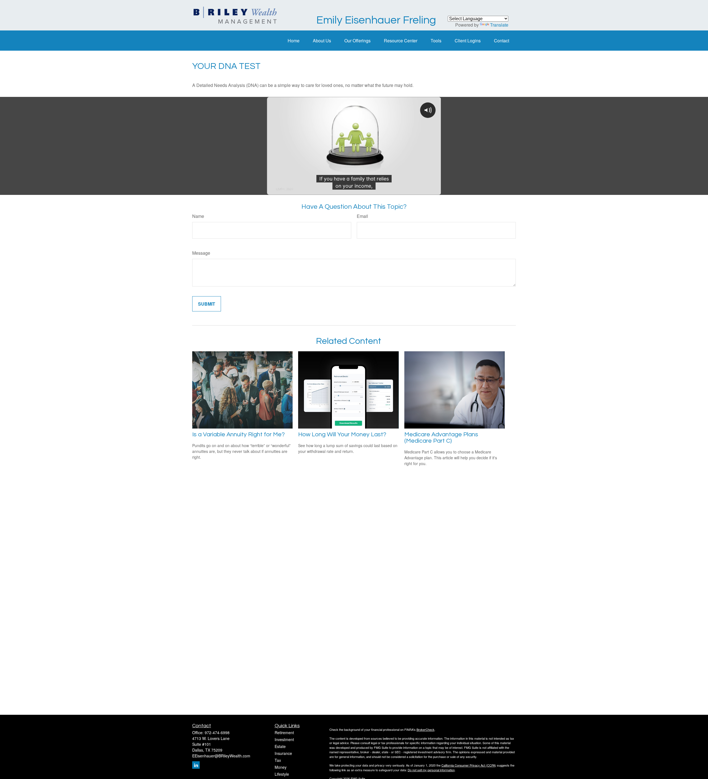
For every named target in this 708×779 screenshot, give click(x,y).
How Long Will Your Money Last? (342, 434)
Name (198, 216)
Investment (284, 739)
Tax (278, 760)
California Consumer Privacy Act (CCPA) (468, 765)
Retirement (284, 732)
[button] (293, 40)
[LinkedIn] (196, 765)
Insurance (283, 753)
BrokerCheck (425, 729)
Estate (280, 746)
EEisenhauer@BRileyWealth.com (221, 756)
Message (201, 253)
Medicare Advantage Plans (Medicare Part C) (441, 437)
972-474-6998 (217, 732)
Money (281, 767)
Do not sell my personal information (431, 770)
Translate (499, 25)
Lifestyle (282, 774)
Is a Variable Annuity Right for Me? (238, 434)
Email (362, 216)
